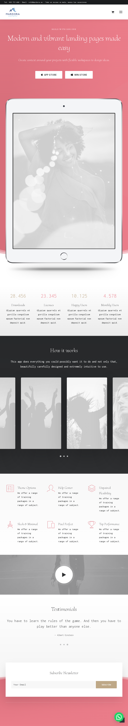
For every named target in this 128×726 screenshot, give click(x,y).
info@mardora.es (36, 2)
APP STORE (50, 74)
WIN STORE (80, 74)
